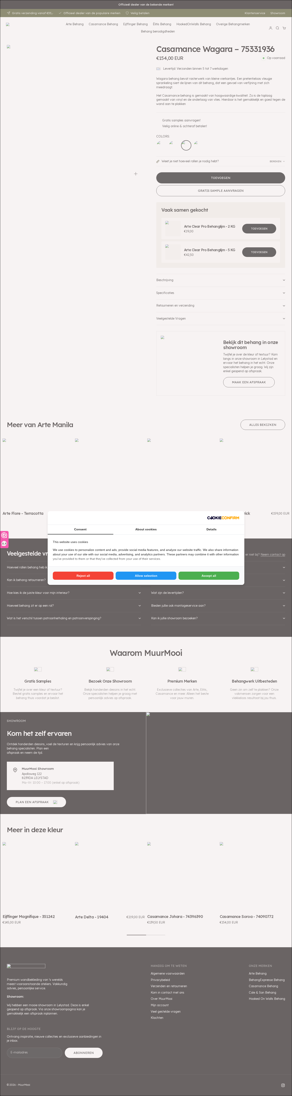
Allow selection (146, 575)
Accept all (209, 575)
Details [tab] (211, 529)
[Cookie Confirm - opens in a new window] (223, 517)
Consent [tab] (80, 529)
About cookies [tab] (146, 529)
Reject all (83, 575)
